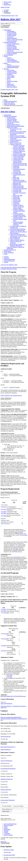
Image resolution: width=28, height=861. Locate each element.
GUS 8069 (3, 515)
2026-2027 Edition (8, 112)
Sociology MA (16, 199)
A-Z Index (6, 10)
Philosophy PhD (17, 184)
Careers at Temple (8, 835)
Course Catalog (10, 75)
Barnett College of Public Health (18, 131)
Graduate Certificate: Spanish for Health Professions (18, 223)
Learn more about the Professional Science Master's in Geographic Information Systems (14, 268)
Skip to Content (7, 2)
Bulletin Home (7, 4)
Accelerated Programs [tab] (9, 260)
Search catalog (4, 23)
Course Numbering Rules (13, 61)
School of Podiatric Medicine (17, 240)
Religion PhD (16, 198)
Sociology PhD (17, 201)
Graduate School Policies (13, 49)
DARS (8, 78)
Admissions (10, 74)
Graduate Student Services (13, 124)
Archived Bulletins (8, 55)
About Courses (10, 59)
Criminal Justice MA (18, 158)
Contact (6, 826)
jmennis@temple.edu (6, 789)
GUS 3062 (9, 675)
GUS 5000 (6, 612)
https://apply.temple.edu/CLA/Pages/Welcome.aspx (13, 696)
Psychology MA (17, 190)
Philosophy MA (17, 183)
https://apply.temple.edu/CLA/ (8, 747)
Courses (6, 56)
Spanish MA (16, 202)
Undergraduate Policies (12, 67)
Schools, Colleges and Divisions (15, 39)
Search (5, 811)
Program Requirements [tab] (9, 259)
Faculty (8, 82)
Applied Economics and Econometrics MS (19, 151)
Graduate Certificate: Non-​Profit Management (19, 217)
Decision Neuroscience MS (20, 163)
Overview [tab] (6, 256)
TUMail (6, 832)
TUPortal (6, 830)
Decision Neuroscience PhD (20, 165)
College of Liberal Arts (9, 104)
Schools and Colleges (12, 81)
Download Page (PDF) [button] (9, 855)
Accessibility (7, 833)
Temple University (5, 7)
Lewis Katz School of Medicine (18, 229)
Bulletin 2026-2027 (11, 19)
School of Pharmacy (15, 238)
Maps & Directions (8, 825)
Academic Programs (12, 73)
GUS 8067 (3, 513)
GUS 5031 (3, 506)
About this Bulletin (11, 32)
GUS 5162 (3, 509)
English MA (16, 166)
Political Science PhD (18, 187)
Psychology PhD (17, 191)
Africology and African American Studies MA (18, 146)
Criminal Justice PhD (18, 159)
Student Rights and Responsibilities (15, 126)
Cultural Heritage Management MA (17, 161)
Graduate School (11, 45)
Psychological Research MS (20, 188)
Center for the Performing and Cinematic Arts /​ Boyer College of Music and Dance (18, 232)
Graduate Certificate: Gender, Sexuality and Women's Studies (18, 207)
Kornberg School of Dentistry (17, 135)
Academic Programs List (10, 249)
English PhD (16, 167)
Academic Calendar (12, 34)
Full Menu (5, 27)
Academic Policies (11, 35)
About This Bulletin (12, 46)
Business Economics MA (19, 155)
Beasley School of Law (15, 142)
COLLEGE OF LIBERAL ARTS (9, 264)
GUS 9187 (3, 522)
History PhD (16, 179)
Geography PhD (17, 173)
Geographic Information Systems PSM (19, 169)
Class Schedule (10, 77)
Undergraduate (7, 30)
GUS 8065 (3, 511)
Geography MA (17, 172)
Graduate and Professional (10, 101)
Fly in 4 (9, 80)
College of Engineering (15, 140)
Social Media (7, 829)
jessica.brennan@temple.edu (8, 800)
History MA (16, 177)
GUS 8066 (15, 549)
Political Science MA (18, 185)
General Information (12, 38)
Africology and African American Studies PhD (18, 149)
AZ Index (6, 3)
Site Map (6, 11)
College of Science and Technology (15, 242)
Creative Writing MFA (18, 156)
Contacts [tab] (6, 262)
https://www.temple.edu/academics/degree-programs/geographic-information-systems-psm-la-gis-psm (14, 719)
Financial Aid (10, 84)
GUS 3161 (9, 677)
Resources (6, 68)
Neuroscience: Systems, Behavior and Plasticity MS (20, 181)
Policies (6, 63)
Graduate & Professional (10, 42)
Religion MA (16, 197)
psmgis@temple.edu (6, 736)
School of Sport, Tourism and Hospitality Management (17, 245)
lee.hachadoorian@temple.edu (8, 768)
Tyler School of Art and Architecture (16, 129)
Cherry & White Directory (10, 824)
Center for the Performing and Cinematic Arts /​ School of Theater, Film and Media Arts (18, 236)
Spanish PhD (16, 204)
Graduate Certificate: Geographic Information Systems (19, 211)
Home (5, 100)
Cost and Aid (10, 36)
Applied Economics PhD (19, 154)
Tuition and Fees (11, 85)
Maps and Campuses (12, 87)
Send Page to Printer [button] (9, 849)
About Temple (10, 70)
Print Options (7, 12)
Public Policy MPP (17, 195)
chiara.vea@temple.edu (6, 703)
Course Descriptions (12, 41)
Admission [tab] (6, 258)
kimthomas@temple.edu (7, 779)
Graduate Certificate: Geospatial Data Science (19, 214)
